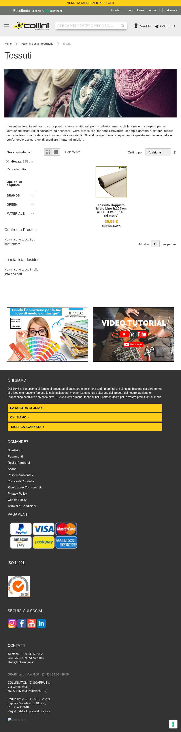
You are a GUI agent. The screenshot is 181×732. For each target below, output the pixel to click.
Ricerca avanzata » (27, 427)
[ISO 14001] (19, 587)
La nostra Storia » (26, 408)
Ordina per (135, 152)
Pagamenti (15, 456)
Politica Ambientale (21, 475)
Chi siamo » (19, 417)
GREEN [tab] (12, 204)
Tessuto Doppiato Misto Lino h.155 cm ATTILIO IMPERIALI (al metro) (111, 210)
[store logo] (31, 26)
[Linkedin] (41, 624)
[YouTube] (31, 624)
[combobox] (91, 25)
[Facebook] (21, 624)
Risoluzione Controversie (25, 487)
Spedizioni (15, 450)
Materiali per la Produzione (37, 43)
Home (8, 43)
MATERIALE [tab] (16, 213)
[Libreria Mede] (47, 360)
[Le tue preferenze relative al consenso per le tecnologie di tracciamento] (173, 724)
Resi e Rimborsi (19, 462)
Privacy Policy (17, 493)
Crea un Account (148, 10)
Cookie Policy (17, 499)
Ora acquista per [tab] (19, 152)
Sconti (12, 469)
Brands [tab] (13, 195)
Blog (129, 10)
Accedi (145, 26)
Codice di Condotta (21, 481)
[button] (171, 10)
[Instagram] (12, 624)
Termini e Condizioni (22, 506)
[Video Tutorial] (133, 360)
